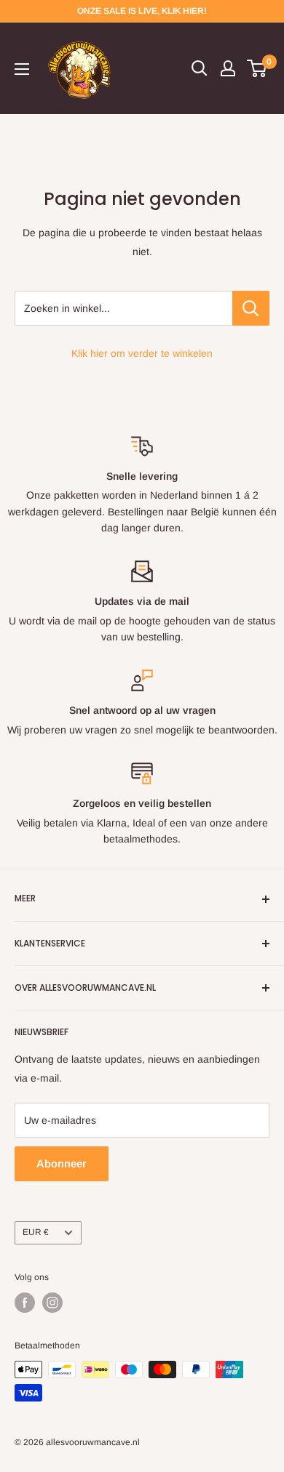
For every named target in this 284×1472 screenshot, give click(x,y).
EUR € (36, 1232)
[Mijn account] (228, 68)
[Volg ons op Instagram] (52, 1302)
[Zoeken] (200, 68)
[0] (257, 68)
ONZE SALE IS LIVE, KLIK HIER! (142, 11)
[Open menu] (22, 69)
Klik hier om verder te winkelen (142, 353)
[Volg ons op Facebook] (25, 1302)
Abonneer (61, 1163)
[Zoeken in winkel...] (250, 308)
